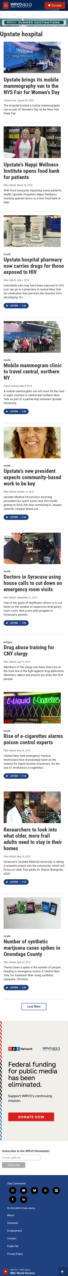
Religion (8, 642)
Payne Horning (11, 386)
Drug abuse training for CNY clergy (29, 650)
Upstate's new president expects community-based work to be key (32, 477)
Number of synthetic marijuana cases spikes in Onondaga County (32, 947)
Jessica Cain (10, 100)
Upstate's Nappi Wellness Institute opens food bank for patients (31, 170)
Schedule (12, 1223)
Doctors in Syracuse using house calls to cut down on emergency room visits (33, 583)
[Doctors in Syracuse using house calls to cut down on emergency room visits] (32, 548)
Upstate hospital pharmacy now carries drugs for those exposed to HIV (34, 265)
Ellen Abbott (10, 185)
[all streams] (63, 1271)
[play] (5, 1271)
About (10, 1215)
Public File (12, 1246)
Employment (14, 1230)
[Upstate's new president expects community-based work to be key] (32, 442)
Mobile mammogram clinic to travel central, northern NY (33, 371)
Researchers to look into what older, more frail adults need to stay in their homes (33, 838)
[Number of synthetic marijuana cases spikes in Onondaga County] (32, 913)
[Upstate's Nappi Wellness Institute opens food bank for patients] (32, 142)
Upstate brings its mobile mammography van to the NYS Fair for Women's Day (31, 86)
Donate (56, 5)
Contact (11, 1238)
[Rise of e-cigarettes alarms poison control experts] (32, 708)
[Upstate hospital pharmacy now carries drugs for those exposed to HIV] (32, 231)
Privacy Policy (15, 1254)
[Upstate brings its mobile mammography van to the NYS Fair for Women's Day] (32, 57)
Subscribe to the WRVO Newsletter (26, 1151)
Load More (34, 1006)
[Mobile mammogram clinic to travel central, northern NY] (32, 337)
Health (7, 254)
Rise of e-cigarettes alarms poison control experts (33, 739)
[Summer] (34, 22)
